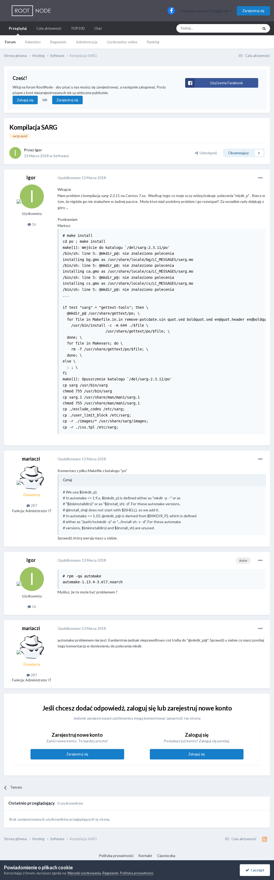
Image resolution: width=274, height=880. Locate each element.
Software (61, 155)
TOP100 (78, 28)
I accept (256, 870)
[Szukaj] (264, 28)
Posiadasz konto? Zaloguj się (205, 11)
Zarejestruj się (253, 11)
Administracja (86, 42)
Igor (38, 150)
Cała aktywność (48, 28)
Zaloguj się (25, 100)
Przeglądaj (18, 28)
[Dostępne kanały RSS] (264, 839)
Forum (10, 42)
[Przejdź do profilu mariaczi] (32, 478)
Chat (98, 28)
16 (33, 224)
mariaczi (31, 459)
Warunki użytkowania (84, 873)
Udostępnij (207, 153)
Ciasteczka (166, 855)
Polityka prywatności (116, 855)
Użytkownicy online (122, 42)
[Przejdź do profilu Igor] (15, 153)
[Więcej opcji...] (260, 178)
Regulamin (58, 42)
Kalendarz (33, 42)
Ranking (153, 42)
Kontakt (145, 855)
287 (33, 505)
